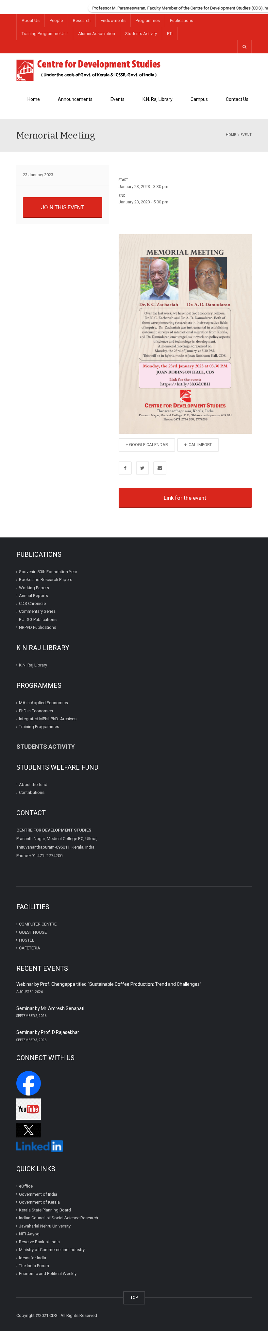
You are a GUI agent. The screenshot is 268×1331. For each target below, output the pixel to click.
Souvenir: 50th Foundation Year (48, 571)
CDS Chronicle (32, 603)
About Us (31, 20)
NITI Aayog (29, 1233)
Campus (199, 99)
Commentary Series (37, 611)
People (56, 20)
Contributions (32, 792)
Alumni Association (96, 33)
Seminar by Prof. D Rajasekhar (47, 1032)
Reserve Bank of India (39, 1241)
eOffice (26, 1186)
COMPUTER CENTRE (38, 924)
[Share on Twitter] (142, 468)
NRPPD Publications (37, 627)
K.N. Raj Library (157, 99)
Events (117, 99)
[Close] (263, 4)
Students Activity (141, 33)
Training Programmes (39, 726)
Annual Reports (33, 595)
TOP (134, 1297)
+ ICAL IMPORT (198, 444)
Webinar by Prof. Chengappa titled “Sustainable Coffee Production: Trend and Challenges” (108, 984)
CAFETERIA (29, 948)
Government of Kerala (39, 1202)
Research (82, 20)
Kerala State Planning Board (45, 1210)
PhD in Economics (36, 710)
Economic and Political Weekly (47, 1273)
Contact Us (237, 99)
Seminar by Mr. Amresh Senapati (50, 1008)
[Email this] (159, 468)
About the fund (33, 784)
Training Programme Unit (45, 33)
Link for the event (185, 498)
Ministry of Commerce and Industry (52, 1249)
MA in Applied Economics (43, 702)
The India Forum (34, 1265)
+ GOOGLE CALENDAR (147, 444)
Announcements (75, 99)
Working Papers (34, 587)
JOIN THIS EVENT (62, 207)
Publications (181, 20)
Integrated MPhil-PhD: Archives (47, 718)
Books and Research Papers (45, 579)
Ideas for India (32, 1257)
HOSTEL (26, 940)
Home (33, 99)
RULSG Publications (38, 619)
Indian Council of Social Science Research (58, 1217)
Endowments (113, 20)
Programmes (148, 20)
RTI (170, 33)
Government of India (38, 1193)
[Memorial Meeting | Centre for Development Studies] (88, 69)
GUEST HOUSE (33, 932)
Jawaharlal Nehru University (45, 1225)
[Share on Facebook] (125, 468)
